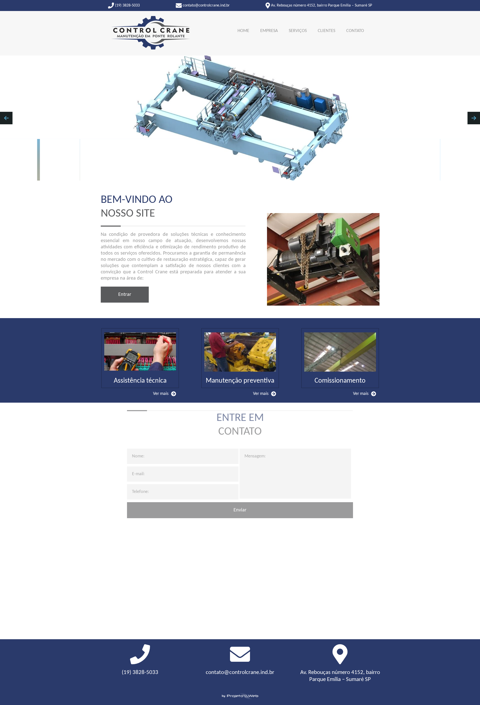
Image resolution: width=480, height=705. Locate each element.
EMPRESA (269, 31)
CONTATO (355, 31)
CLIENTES (326, 31)
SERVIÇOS (298, 31)
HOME (243, 31)
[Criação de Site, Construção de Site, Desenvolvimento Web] (240, 696)
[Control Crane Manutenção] (150, 33)
